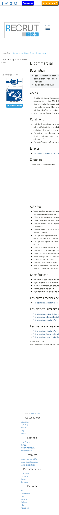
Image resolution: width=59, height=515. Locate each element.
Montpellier (25, 508)
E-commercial (41, 53)
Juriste (23, 479)
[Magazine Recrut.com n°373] (14, 101)
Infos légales (25, 442)
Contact (23, 445)
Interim (23, 427)
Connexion (28, 3)
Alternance (24, 422)
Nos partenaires (26, 450)
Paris (22, 490)
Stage (23, 430)
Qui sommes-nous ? (28, 447)
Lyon (22, 496)
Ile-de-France (25, 493)
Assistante (25, 473)
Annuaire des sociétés (29, 459)
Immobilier (24, 476)
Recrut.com (35, 413)
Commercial (25, 482)
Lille (22, 505)
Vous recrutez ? (50, 3)
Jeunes (23, 433)
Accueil (15, 53)
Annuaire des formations (29, 462)
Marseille (24, 499)
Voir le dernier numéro (14, 106)
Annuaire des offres (28, 465)
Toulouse (24, 502)
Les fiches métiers (27, 53)
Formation (24, 425)
